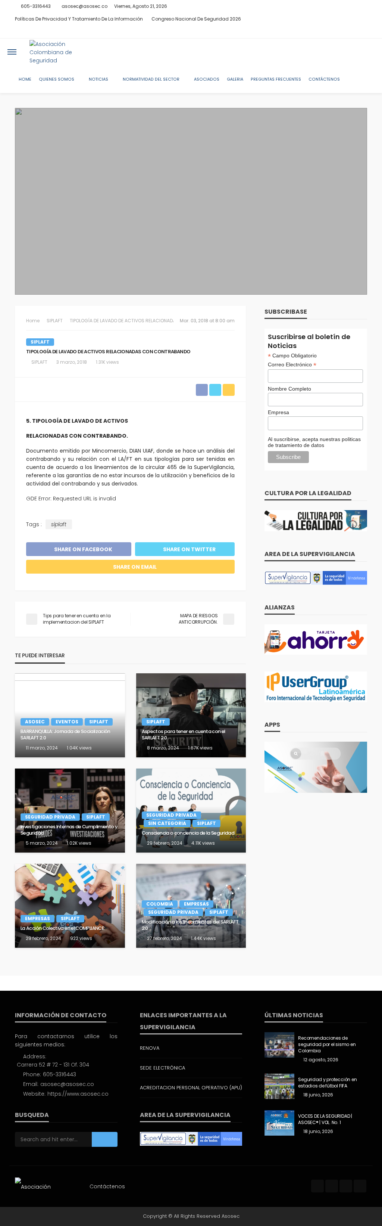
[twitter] (343, 31)
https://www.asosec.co (78, 1094)
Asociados (206, 79)
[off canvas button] (11, 51)
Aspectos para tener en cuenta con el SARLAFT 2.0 (183, 735)
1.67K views (200, 748)
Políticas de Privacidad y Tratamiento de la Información (79, 19)
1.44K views (203, 938)
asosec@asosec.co (67, 1084)
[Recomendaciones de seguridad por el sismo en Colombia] (279, 1045)
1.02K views (79, 843)
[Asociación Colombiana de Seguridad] (61, 52)
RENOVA (149, 1048)
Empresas (37, 918)
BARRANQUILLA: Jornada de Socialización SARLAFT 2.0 (65, 735)
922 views (81, 938)
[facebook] (333, 31)
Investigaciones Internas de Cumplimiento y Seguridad (69, 830)
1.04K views (79, 748)
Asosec (35, 721)
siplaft (58, 524)
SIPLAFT (40, 342)
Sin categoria (167, 823)
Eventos (67, 721)
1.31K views (107, 362)
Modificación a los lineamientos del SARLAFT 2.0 (190, 925)
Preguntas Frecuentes (276, 79)
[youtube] (362, 31)
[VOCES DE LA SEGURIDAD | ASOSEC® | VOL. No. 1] (279, 1123)
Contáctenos (324, 79)
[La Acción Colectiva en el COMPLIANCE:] (70, 906)
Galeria (235, 79)
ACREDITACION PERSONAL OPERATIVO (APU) (191, 1087)
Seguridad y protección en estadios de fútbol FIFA (327, 1083)
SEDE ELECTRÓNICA (162, 1067)
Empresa (278, 412)
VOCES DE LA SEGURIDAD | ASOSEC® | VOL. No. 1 (325, 1119)
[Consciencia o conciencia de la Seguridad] (191, 811)
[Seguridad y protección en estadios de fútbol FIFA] (279, 1086)
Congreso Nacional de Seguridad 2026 (196, 19)
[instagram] (352, 31)
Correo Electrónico (292, 364)
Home (25, 79)
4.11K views (203, 843)
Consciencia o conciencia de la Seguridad (188, 833)
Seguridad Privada (50, 817)
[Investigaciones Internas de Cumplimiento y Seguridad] (70, 811)
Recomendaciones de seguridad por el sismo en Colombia (327, 1044)
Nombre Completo (289, 389)
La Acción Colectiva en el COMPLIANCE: (62, 928)
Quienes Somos (56, 79)
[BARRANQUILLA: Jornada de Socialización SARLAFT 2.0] (70, 715)
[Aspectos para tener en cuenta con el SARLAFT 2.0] (191, 715)
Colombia (159, 904)
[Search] (368, 51)
